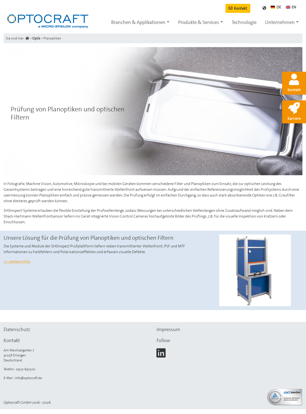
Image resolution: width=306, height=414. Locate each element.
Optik (36, 38)
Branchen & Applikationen (138, 22)
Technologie (244, 22)
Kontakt (240, 8)
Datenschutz (17, 329)
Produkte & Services (198, 22)
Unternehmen (280, 22)
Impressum (168, 329)
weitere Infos (19, 261)
